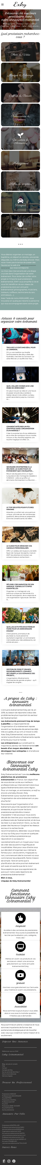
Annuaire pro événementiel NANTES (13, 1133)
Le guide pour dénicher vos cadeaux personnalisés (19, 547)
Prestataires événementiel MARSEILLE (14, 1139)
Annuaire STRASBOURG (9, 1141)
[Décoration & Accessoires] (20, 135)
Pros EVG (5, 1104)
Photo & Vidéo (20, 55)
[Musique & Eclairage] (20, 71)
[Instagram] (9, 1161)
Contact (4, 1068)
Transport (20, 205)
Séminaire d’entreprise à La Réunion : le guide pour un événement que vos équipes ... (19, 469)
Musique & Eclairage (20, 75)
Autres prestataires (8, 1110)
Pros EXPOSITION (7, 1108)
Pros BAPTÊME (7, 1098)
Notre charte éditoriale (9, 1074)
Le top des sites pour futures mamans (20, 508)
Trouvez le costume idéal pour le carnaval (20, 349)
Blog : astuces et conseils (10, 1064)
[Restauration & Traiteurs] (20, 112)
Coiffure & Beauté (20, 96)
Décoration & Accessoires (20, 141)
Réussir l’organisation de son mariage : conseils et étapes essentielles (20, 586)
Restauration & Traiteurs (20, 118)
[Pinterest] (14, 1161)
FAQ (3, 1066)
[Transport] (20, 201)
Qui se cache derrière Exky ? (11, 1072)
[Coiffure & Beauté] (20, 91)
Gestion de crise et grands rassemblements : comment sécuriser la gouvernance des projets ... (20, 672)
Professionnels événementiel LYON (13, 1137)
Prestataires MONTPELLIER (10, 1125)
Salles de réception (20, 184)
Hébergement (21, 163)
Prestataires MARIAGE (9, 1094)
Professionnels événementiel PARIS (13, 1127)
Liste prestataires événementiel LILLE (13, 1135)
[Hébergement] (20, 159)
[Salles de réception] (20, 179)
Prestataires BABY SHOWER (11, 1106)
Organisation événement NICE (11, 1131)
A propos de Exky (7, 1070)
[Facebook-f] (4, 1161)
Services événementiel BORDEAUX (13, 1129)
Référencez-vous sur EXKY (10, 1051)
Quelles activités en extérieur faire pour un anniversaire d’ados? (20, 629)
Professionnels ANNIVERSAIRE (11, 1096)
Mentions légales (7, 1076)
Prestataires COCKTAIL (9, 1100)
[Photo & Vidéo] (20, 50)
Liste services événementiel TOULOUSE (14, 1143)
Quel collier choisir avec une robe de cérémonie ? (20, 387)
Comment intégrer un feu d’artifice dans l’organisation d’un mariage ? (20, 429)
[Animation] (20, 224)
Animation (20, 229)
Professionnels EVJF (8, 1102)
